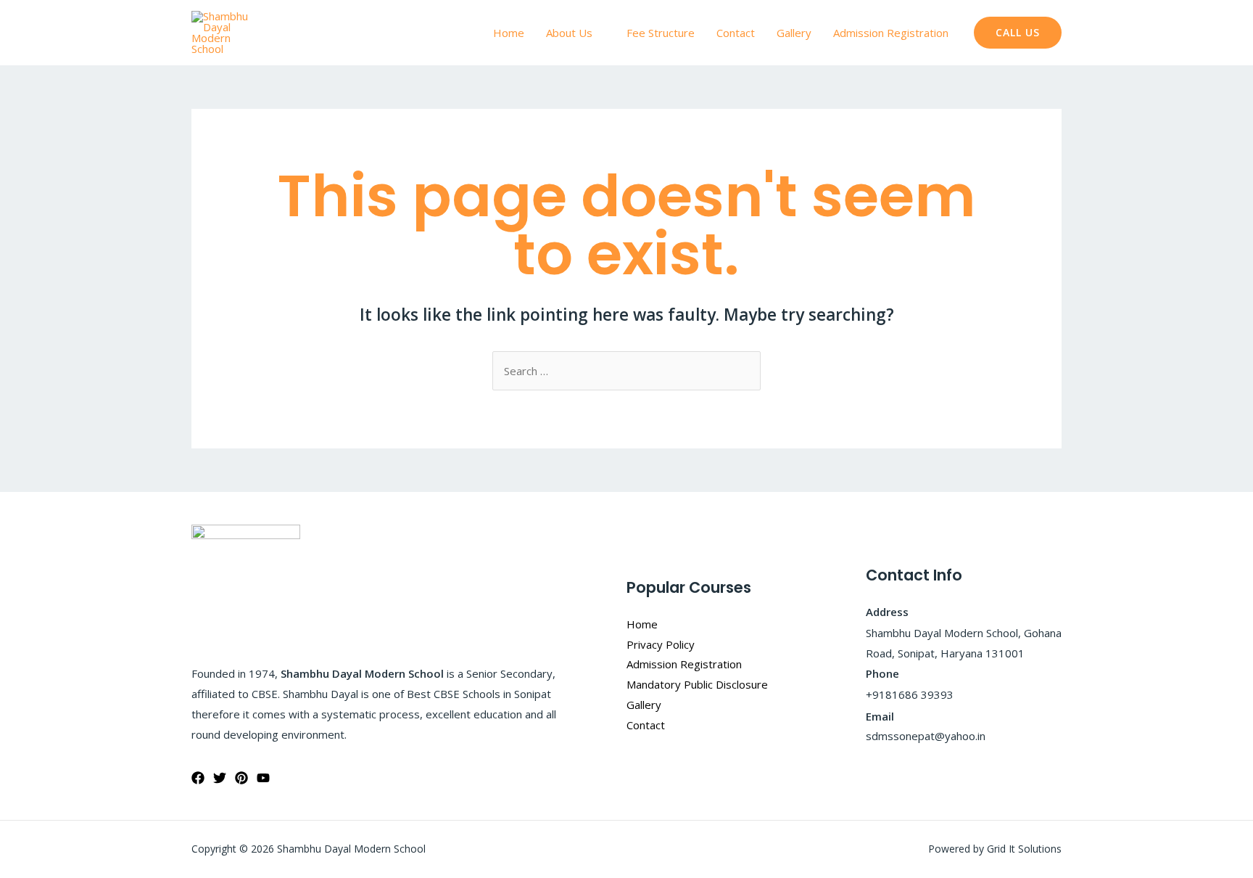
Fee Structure (660, 32)
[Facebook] (197, 777)
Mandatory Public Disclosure (697, 684)
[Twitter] (219, 777)
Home (508, 32)
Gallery (794, 32)
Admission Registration (890, 32)
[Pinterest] (241, 777)
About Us (569, 32)
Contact (735, 32)
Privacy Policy (660, 644)
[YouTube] (263, 777)
